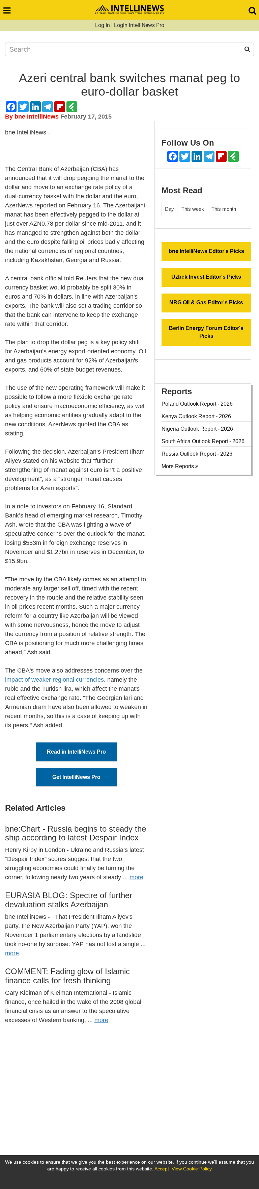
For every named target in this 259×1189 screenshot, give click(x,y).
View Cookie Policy (192, 1168)
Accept (161, 1168)
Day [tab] (169, 209)
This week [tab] (192, 209)
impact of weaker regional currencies (54, 679)
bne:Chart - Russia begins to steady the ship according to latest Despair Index (75, 833)
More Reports (178, 466)
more (136, 877)
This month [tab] (223, 209)
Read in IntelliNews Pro (76, 752)
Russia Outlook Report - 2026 (197, 454)
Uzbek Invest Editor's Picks (206, 277)
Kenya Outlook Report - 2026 (196, 416)
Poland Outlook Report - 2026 (197, 404)
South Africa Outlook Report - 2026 (203, 441)
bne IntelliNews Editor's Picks (206, 251)
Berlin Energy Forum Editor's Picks (206, 332)
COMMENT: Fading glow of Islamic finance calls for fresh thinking (67, 976)
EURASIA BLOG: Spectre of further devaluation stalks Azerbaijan (68, 900)
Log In (102, 25)
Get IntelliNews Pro (76, 777)
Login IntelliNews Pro (139, 25)
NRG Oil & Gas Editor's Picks (206, 302)
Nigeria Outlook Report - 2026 (197, 429)
